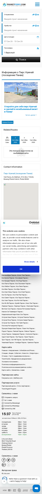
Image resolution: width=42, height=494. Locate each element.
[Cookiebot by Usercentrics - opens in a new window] (29, 222)
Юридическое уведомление (21, 359)
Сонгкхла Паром (31, 334)
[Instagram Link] (13, 460)
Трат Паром (6, 340)
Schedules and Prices (27, 350)
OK (21, 269)
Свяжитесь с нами (18, 370)
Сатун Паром (6, 334)
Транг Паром (28, 337)
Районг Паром (29, 331)
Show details (29, 262)
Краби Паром (19, 303)
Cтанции (5, 353)
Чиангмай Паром (8, 342)
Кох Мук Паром (19, 289)
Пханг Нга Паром (28, 328)
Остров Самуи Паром (25, 320)
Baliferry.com (18, 378)
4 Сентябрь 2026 (33, 140)
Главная (4, 350)
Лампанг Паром (7, 306)
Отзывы (5, 356)
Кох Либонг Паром (8, 286)
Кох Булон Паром (8, 278)
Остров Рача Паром (9, 320)
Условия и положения (10, 362)
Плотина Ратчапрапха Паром (12, 326)
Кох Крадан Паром (8, 281)
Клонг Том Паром (23, 275)
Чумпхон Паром (33, 342)
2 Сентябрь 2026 (15, 140)
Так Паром (19, 337)
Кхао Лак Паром (31, 303)
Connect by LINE (9, 409)
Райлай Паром (18, 331)
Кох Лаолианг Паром (22, 283)
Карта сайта (6, 370)
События (17, 353)
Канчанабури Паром (9, 275)
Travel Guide (6, 359)
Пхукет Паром (7, 331)
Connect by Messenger (12, 403)
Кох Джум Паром (21, 278)
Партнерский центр (9, 386)
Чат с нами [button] (8, 400)
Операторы (34, 353)
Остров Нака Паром (9, 317)
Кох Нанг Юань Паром (9, 292)
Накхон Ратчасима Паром (26, 309)
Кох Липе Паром (22, 286)
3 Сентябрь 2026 (24, 140)
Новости (25, 353)
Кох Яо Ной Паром (20, 300)
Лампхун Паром (19, 306)
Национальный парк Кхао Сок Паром (15, 314)
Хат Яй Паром (16, 340)
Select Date (7, 141)
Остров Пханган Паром (26, 317)
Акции (11, 353)
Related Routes (7, 122)
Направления (13, 350)
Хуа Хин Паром (28, 340)
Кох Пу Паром (7, 295)
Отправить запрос (11, 397)
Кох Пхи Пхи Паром (19, 295)
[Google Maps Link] (4, 465)
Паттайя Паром (22, 323)
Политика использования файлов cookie (16, 367)
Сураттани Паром (8, 337)
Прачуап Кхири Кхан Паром (11, 328)
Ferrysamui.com (7, 378)
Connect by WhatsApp (11, 406)
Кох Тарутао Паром (22, 297)
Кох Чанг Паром (7, 300)
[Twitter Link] (8, 460)
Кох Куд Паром (21, 281)
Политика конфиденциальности (13, 364)
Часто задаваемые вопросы (19, 356)
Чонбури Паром (20, 342)
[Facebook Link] (4, 460)
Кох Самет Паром (8, 297)
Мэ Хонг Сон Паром (9, 309)
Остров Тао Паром (8, 323)
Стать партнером (23, 386)
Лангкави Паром (32, 306)
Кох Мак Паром (7, 289)
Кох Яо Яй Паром (8, 303)
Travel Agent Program (9, 389)
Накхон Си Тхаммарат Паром (12, 312)
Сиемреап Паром (18, 334)
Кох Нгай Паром (24, 292)
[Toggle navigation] (37, 4)
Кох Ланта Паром (8, 283)
